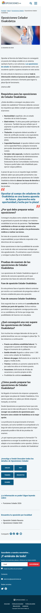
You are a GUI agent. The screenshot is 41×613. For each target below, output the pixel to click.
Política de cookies (30, 603)
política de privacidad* (16, 569)
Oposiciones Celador (18, 10)
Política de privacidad (17, 603)
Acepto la (13, 569)
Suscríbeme (34, 564)
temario (7, 475)
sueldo (7, 468)
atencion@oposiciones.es (12, 579)
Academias (25, 606)
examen (7, 482)
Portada (3, 10)
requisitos (20, 475)
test (20, 468)
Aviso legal (7, 603)
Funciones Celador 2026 (12, 503)
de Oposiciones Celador (18, 461)
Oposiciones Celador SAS (12, 523)
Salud (8, 10)
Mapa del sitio (16, 606)
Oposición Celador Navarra (13, 520)
